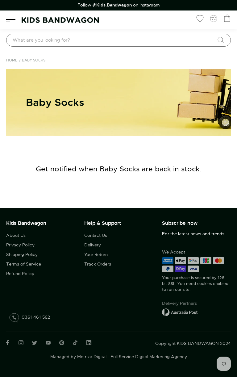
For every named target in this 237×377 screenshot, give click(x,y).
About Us (16, 235)
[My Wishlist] (200, 18)
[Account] (213, 18)
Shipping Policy (22, 254)
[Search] (221, 40)
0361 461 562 (36, 317)
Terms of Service (23, 264)
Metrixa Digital (91, 356)
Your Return (96, 254)
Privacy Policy (20, 245)
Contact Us (95, 235)
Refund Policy (20, 273)
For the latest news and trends (193, 234)
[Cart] (227, 18)
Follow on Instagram (118, 5)
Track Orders (97, 264)
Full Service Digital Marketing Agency (148, 356)
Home (12, 60)
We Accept (173, 252)
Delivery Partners (179, 303)
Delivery (92, 245)
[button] (220, 335)
